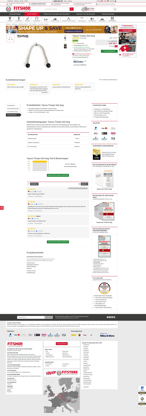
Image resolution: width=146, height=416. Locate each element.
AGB (47, 351)
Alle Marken (86, 387)
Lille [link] (8, 384)
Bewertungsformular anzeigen (58, 175)
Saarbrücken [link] (21, 361)
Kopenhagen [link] (10, 388)
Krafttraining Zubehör (23, 24)
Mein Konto (112, 1)
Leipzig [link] (15, 359)
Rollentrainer (86, 369)
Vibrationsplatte (87, 384)
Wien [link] (29, 372)
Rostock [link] (15, 361)
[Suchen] (72, 9)
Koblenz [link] (9, 359)
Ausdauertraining (15, 14)
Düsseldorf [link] (30, 356)
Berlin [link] (17, 354)
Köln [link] (12, 359)
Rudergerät (86, 350)
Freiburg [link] (14, 357)
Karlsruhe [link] (34, 357)
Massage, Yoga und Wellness (85, 14)
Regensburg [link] (10, 361)
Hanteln (85, 361)
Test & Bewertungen (12, 111)
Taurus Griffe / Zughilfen (43, 24)
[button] (10, 38)
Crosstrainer (86, 344)
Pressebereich (65, 364)
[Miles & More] (107, 335)
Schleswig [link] (26, 361)
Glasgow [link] (34, 366)
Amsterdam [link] (10, 376)
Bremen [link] (16, 356)
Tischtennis (86, 356)
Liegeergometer (87, 365)
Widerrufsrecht (65, 355)
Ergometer (85, 346)
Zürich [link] (19, 350)
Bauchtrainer (86, 376)
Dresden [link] (26, 356)
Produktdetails (11, 105)
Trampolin (85, 354)
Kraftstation (86, 352)
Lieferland (99, 1)
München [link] (29, 359)
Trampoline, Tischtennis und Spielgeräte (56, 14)
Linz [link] (21, 372)
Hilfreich (31, 196)
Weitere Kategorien (108, 14)
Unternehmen (10, 1)
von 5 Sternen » (108, 79)
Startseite (8, 24)
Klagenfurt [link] (17, 372)
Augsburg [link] (13, 354)
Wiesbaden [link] (36, 361)
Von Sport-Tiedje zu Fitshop (14, 323)
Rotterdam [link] (38, 376)
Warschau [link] (9, 391)
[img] (85, 61)
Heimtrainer (86, 367)
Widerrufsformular (50, 356)
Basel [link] (8, 350)
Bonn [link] (29, 354)
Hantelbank (86, 357)
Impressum (16, 1)
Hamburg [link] (18, 357)
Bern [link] (11, 350)
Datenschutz (65, 351)
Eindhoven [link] (26, 376)
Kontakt (26, 1)
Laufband (85, 348)
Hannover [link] (23, 357)
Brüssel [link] (14, 380)
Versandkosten (49, 355)
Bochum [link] (26, 354)
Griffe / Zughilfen (32, 24)
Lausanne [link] (15, 350)
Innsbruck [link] (12, 372)
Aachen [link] (9, 354)
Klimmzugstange (87, 380)
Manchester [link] (10, 368)
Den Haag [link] (21, 376)
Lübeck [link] (19, 359)
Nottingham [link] (16, 368)
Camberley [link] (24, 366)
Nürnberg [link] (38, 359)
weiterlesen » (45, 92)
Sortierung (34, 184)
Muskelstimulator (87, 382)
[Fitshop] (19, 9)
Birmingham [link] (18, 366)
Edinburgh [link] (29, 366)
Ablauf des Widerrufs (67, 356)
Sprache (105, 1)
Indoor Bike (86, 359)
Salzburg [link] (25, 372)
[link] (96, 128)
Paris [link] (10, 384)
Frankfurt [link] (9, 357)
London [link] (38, 366)
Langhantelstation (87, 372)
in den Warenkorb (109, 51)
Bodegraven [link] (16, 376)
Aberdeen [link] (9, 366)
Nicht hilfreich (38, 196)
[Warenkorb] (115, 9)
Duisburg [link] (36, 356)
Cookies (47, 353)
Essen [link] (39, 356)
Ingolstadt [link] (28, 357)
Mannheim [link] (24, 359)
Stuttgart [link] (31, 361)
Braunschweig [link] (10, 356)
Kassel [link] (38, 357)
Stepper (85, 371)
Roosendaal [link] (32, 376)
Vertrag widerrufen (62, 343)
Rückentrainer (86, 378)
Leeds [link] (13, 366)
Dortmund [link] (20, 356)
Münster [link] (34, 359)
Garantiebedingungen (13, 108)
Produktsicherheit (12, 115)
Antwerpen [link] (9, 380)
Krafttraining (32, 14)
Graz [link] (8, 372)
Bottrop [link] (33, 354)
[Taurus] (22, 36)
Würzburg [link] (9, 362)
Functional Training (87, 374)
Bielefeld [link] (21, 354)
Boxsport (85, 363)
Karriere (21, 1)
